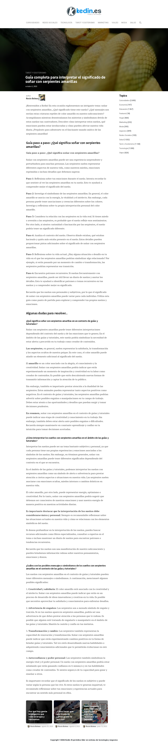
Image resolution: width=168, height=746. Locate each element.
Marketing (103, 22)
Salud (133, 22)
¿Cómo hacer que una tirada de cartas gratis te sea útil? (64, 715)
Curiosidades (32, 22)
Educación (123, 109)
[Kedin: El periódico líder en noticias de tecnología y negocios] (84, 18)
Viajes (115, 22)
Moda (124, 22)
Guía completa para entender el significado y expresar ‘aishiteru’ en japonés (92, 713)
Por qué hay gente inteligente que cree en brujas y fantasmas (38, 715)
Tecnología (66, 22)
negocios (123, 131)
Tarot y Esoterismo (85, 22)
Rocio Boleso (32, 98)
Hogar (121, 118)
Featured (122, 113)
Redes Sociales (50, 22)
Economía (123, 104)
